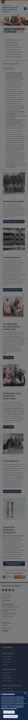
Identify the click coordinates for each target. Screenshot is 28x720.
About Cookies (9, 712)
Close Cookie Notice (10, 716)
